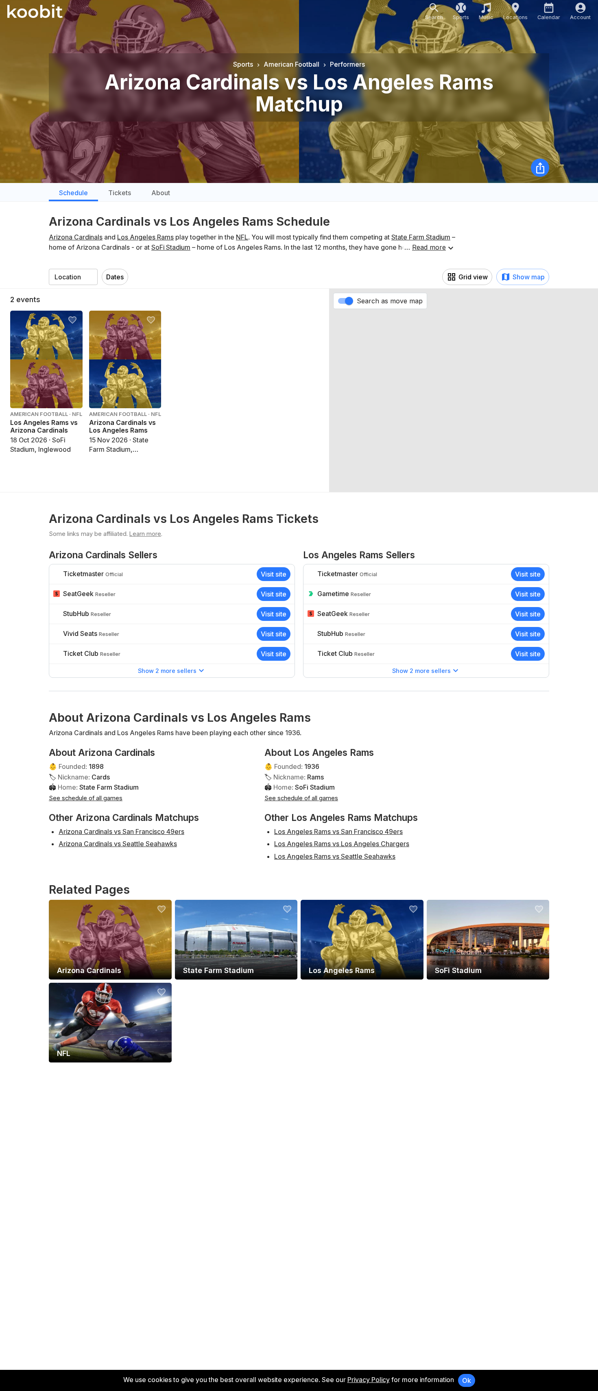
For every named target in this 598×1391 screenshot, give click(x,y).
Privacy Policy (368, 1380)
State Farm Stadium (420, 237)
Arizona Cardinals (76, 237)
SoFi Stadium (170, 247)
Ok (466, 1380)
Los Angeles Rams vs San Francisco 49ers (338, 831)
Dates (115, 277)
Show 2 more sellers (167, 670)
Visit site (273, 574)
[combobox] (73, 277)
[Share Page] (540, 168)
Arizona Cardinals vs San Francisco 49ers (121, 831)
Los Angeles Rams (145, 237)
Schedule (73, 193)
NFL (242, 237)
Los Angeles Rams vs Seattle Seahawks (334, 856)
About (160, 193)
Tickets (119, 193)
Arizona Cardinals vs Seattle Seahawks (118, 844)
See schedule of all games (85, 798)
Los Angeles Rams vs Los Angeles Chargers (341, 844)
